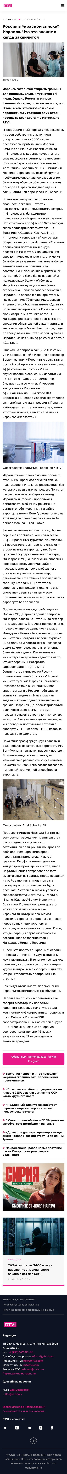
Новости (14, 1260)
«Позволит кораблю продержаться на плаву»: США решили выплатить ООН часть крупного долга (32, 1092)
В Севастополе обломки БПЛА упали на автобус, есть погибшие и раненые (33, 1122)
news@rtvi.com (33, 1360)
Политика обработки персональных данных (28, 1309)
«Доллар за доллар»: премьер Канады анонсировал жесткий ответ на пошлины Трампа (33, 1136)
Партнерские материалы (19, 1373)
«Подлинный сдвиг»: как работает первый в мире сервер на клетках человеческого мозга (30, 1108)
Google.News (13, 1394)
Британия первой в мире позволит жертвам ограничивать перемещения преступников (30, 1077)
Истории (9, 19)
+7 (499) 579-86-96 (20, 1352)
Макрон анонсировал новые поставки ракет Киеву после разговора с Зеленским (32, 1151)
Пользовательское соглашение (21, 1304)
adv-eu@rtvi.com (33, 1369)
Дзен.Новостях (19, 1389)
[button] (63, 5)
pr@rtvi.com (31, 1365)
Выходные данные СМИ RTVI (19, 1299)
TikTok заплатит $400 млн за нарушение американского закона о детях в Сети (30, 1269)
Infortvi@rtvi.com (42, 1356)
